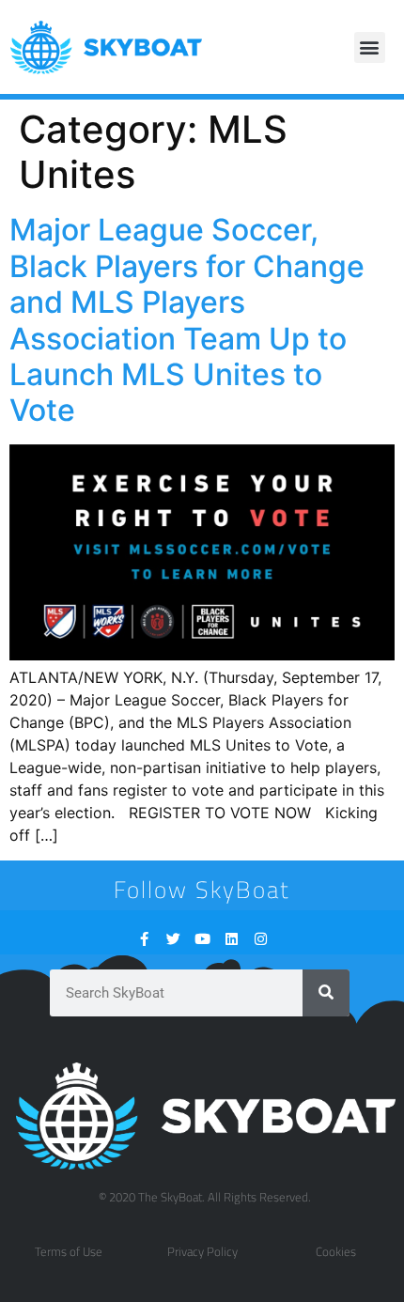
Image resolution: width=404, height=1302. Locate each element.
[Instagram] (261, 939)
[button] (369, 47)
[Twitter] (173, 939)
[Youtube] (202, 939)
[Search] (326, 992)
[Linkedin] (232, 939)
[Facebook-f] (144, 939)
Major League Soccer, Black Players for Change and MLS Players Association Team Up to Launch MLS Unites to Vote (187, 319)
